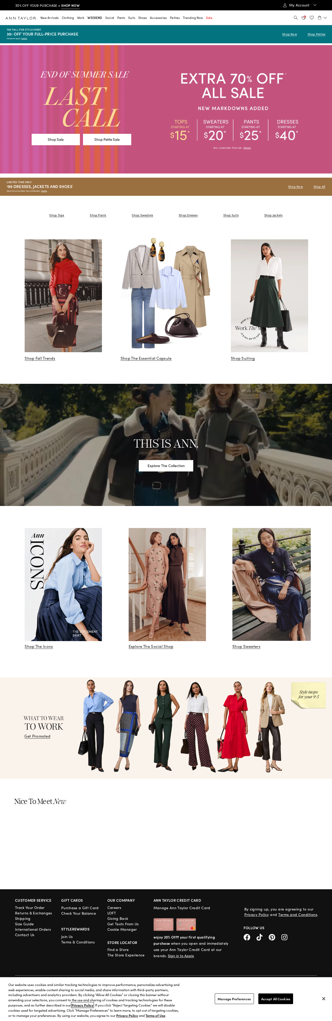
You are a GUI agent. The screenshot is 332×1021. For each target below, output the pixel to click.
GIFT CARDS (72, 900)
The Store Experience (126, 955)
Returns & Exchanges (33, 913)
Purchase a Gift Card (80, 907)
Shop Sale (56, 139)
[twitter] (263, 936)
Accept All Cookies (275, 998)
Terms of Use (155, 1015)
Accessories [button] (158, 18)
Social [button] (109, 18)
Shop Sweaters (142, 215)
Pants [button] (121, 18)
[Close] (323, 998)
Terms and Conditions (297, 914)
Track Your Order (30, 907)
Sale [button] (209, 18)
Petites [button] (175, 18)
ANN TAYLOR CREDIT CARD (177, 900)
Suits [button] (131, 18)
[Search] (296, 17)
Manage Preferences (234, 998)
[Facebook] (250, 936)
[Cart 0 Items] (322, 18)
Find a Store (118, 949)
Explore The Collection (166, 465)
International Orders (33, 929)
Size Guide (24, 923)
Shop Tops (56, 215)
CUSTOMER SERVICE (33, 900)
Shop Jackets (273, 215)
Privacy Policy (256, 914)
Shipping (23, 918)
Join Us (67, 936)
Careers (114, 907)
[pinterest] (275, 936)
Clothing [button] (68, 18)
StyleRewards (75, 929)
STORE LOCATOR (122, 942)
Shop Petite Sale (107, 139)
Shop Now (289, 34)
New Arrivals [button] (49, 18)
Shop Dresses (188, 215)
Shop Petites (317, 34)
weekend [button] (94, 18)
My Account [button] (300, 5)
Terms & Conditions (78, 942)
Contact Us (24, 934)
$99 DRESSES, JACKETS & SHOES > (51, 5)
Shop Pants (98, 215)
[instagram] (286, 936)
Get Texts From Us (123, 923)
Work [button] (80, 18)
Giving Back (117, 918)
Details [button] (247, 147)
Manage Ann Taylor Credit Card (182, 907)
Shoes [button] (142, 18)
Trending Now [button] (193, 18)
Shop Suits (231, 215)
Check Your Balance (78, 913)
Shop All (320, 187)
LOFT (111, 913)
